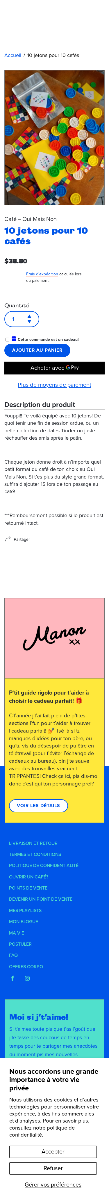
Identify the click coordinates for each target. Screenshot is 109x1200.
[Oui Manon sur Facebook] (12, 978)
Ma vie (16, 933)
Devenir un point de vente (40, 899)
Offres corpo (26, 967)
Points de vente (28, 888)
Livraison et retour (33, 843)
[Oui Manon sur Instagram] (27, 978)
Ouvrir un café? (28, 877)
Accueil (12, 55)
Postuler (20, 944)
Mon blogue (23, 922)
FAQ (13, 955)
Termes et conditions (35, 854)
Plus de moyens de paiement (54, 385)
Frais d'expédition (42, 274)
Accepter (53, 1151)
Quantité (16, 305)
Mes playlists (25, 911)
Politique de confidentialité (43, 866)
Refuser (53, 1168)
